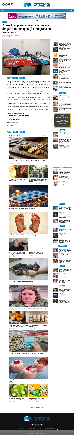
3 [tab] (37, 20)
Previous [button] (9, 16)
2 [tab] (36, 20)
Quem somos (22, 428)
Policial (25, 10)
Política (31, 10)
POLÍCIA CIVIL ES (13, 125)
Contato (28, 428)
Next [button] (64, 16)
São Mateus (19, 10)
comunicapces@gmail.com (12, 122)
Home (14, 10)
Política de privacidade (50, 428)
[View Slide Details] (37, 16)
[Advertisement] (62, 158)
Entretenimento (57, 10)
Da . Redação (9, 36)
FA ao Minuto (49, 10)
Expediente (33, 428)
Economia (36, 10)
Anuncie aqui (40, 428)
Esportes (42, 10)
